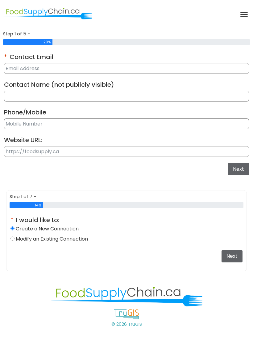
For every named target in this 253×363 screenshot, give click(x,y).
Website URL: (23, 140)
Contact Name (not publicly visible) (59, 84)
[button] (244, 14)
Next (238, 169)
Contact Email (31, 57)
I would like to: (37, 220)
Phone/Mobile (25, 112)
